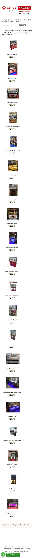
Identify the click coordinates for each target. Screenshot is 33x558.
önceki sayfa (13, 525)
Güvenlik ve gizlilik (7, 21)
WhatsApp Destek (13, 554)
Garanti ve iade (24, 20)
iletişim (28, 548)
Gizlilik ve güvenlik (18, 548)
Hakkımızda (13, 20)
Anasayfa (4, 20)
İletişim (18, 21)
